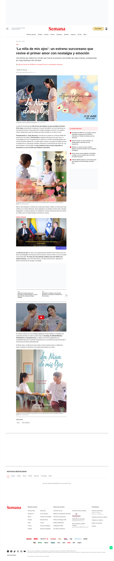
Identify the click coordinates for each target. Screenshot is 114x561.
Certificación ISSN (58, 525)
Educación (43, 510)
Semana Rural (44, 519)
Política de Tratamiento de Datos (62, 513)
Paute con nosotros (97, 523)
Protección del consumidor (79, 510)
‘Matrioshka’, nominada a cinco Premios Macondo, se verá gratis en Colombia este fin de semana (52, 295)
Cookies (94, 526)
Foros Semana (44, 513)
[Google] (8, 551)
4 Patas (30, 528)
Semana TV (31, 513)
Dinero (29, 516)
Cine (23, 41)
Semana (18, 41)
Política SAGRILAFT (58, 522)
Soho (29, 522)
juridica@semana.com (78, 520)
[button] (41, 317)
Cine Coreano (25, 422)
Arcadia (30, 519)
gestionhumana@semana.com (80, 527)
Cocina (42, 522)
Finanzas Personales (45, 516)
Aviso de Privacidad (13, 555)
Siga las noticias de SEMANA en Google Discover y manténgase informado (40, 64)
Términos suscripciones (59, 516)
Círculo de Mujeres (45, 525)
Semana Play (31, 510)
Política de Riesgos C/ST (59, 519)
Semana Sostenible (45, 528)
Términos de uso (57, 510)
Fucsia (29, 525)
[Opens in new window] (11, 551)
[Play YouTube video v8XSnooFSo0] (41, 317)
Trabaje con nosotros (97, 520)
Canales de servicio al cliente (99, 517)
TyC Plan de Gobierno (59, 528)
